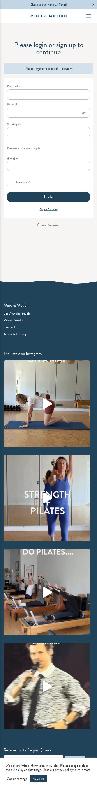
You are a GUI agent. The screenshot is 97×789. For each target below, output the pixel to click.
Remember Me (23, 182)
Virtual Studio (13, 320)
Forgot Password (49, 209)
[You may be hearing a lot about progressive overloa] (47, 592)
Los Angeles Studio (17, 313)
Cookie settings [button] (17, 779)
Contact (9, 327)
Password (12, 104)
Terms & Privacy (15, 333)
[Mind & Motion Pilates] (48, 16)
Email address (14, 86)
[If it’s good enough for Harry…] (47, 686)
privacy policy (64, 769)
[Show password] (84, 113)
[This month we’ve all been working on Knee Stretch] (47, 403)
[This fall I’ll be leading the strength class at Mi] (47, 498)
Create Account (48, 224)
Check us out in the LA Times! (48, 4)
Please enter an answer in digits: (24, 148)
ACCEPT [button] (38, 779)
